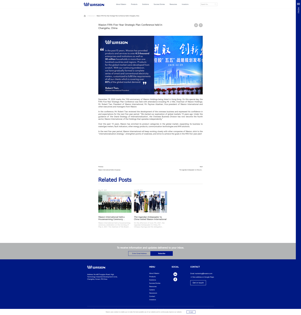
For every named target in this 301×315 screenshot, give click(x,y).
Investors (152, 300)
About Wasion (154, 273)
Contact (152, 296)
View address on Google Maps (203, 277)
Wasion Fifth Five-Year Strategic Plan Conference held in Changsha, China (118, 16)
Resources (153, 286)
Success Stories (154, 283)
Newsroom (91, 16)
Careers (152, 290)
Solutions (152, 280)
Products (152, 277)
